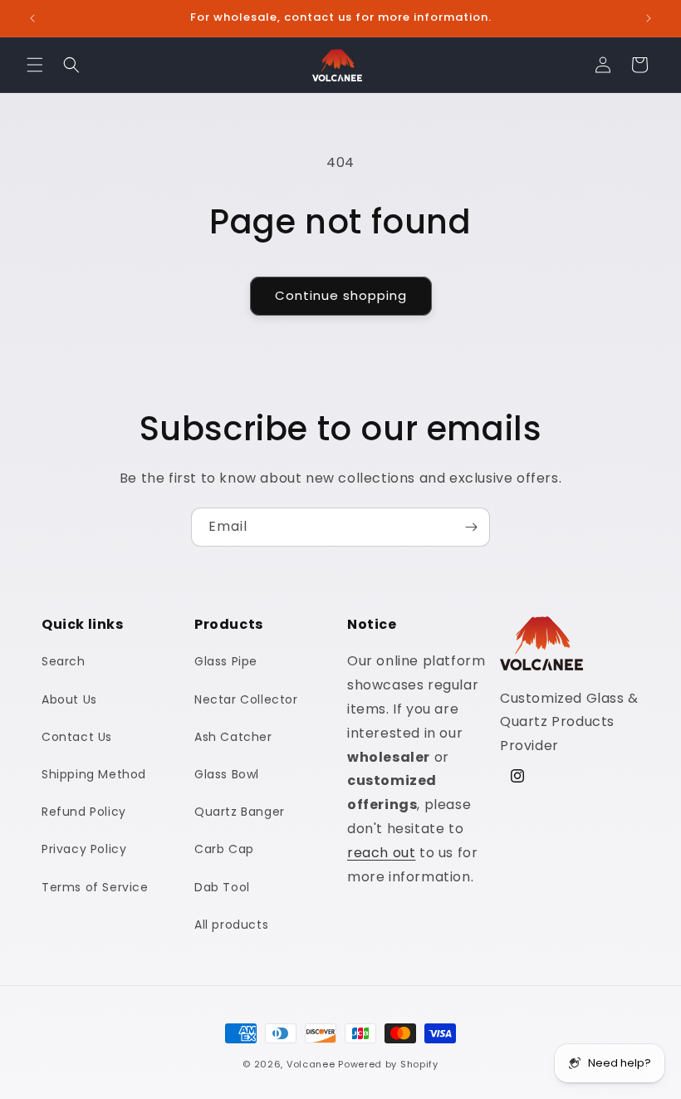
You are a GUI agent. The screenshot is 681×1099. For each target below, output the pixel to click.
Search (64, 661)
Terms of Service (95, 887)
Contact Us (77, 737)
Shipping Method (94, 774)
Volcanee (311, 1064)
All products (231, 924)
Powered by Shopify (388, 1064)
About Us (69, 699)
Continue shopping (341, 295)
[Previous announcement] (32, 18)
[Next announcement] (648, 18)
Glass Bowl (226, 774)
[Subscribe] (471, 527)
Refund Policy (84, 811)
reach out (381, 852)
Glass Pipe (225, 661)
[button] (35, 65)
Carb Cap (224, 849)
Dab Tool (222, 887)
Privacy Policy (84, 849)
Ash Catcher (233, 737)
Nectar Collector (246, 699)
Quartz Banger (239, 811)
